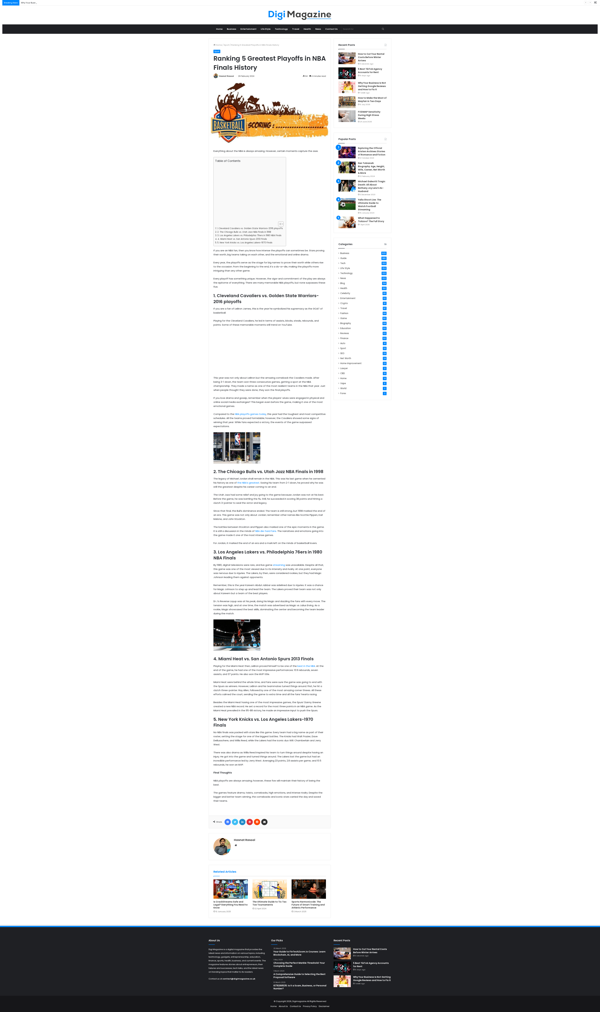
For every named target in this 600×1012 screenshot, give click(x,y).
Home (219, 29)
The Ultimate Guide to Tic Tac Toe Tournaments (269, 903)
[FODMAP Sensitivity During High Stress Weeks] (347, 116)
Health (307, 29)
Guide (343, 258)
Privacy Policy (310, 1006)
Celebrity (345, 293)
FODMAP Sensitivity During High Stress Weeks (369, 115)
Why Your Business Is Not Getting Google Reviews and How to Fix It (54, 2)
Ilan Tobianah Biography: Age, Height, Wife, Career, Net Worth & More (371, 168)
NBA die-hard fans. (266, 531)
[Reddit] (257, 822)
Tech (342, 263)
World (343, 388)
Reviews (344, 333)
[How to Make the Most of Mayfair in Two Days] (347, 102)
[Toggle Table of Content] (279, 224)
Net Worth (345, 358)
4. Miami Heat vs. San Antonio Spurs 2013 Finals (242, 239)
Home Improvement (351, 363)
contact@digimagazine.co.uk (238, 978)
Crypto (344, 303)
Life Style (265, 29)
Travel (295, 29)
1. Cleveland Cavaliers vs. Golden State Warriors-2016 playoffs (250, 228)
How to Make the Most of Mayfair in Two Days (372, 99)
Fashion (344, 313)
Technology (281, 29)
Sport (226, 44)
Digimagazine (299, 1001)
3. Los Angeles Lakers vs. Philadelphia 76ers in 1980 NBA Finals (249, 235)
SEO (342, 353)
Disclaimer (324, 1006)
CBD (342, 373)
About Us (283, 1006)
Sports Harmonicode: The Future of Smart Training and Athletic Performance (308, 904)
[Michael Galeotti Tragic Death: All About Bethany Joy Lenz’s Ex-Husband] (347, 186)
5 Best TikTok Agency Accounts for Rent (370, 70)
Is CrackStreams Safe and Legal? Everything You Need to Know (230, 904)
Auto (342, 343)
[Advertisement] (249, 192)
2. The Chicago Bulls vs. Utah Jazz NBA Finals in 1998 (244, 232)
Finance (344, 338)
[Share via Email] (264, 822)
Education (345, 328)
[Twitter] (235, 822)
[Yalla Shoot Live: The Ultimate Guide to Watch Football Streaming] (347, 204)
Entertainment (248, 29)
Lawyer (344, 368)
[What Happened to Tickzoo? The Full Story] (347, 222)
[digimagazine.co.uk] (300, 15)
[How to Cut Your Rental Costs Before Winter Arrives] (347, 58)
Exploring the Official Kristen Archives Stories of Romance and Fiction (371, 151)
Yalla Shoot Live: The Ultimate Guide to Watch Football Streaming (369, 204)
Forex (343, 393)
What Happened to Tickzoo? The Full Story (371, 219)
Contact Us (331, 29)
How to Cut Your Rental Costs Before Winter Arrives (371, 57)
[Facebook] (228, 822)
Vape (343, 383)
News (318, 29)
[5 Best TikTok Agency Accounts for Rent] (347, 73)
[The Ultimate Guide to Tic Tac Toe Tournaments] (269, 889)
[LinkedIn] (242, 822)
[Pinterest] (250, 822)
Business (231, 29)
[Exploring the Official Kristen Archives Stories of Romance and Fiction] (347, 152)
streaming (278, 565)
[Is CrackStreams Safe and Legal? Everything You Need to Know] (230, 889)
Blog (342, 283)
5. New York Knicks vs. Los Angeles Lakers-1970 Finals (244, 242)
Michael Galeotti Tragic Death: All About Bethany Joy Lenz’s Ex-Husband (371, 186)
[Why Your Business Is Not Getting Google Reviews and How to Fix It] (347, 87)
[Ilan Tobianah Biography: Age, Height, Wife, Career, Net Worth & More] (347, 167)
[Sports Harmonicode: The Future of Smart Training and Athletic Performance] (309, 889)
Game (343, 318)
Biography (345, 323)
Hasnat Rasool (226, 76)
